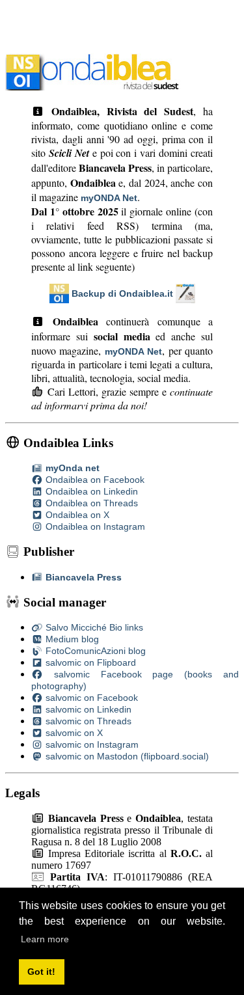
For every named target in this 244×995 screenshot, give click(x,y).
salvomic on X (73, 733)
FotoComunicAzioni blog (94, 651)
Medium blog (71, 639)
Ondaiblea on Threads (90, 503)
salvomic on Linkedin (87, 709)
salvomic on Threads (87, 721)
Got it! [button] (41, 971)
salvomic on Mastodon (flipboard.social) (126, 756)
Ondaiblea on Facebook (93, 479)
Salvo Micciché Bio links (93, 627)
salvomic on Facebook (90, 697)
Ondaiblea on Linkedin (90, 491)
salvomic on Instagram (91, 744)
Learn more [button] (45, 939)
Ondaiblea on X (76, 515)
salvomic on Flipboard (89, 662)
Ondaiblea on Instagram (94, 526)
